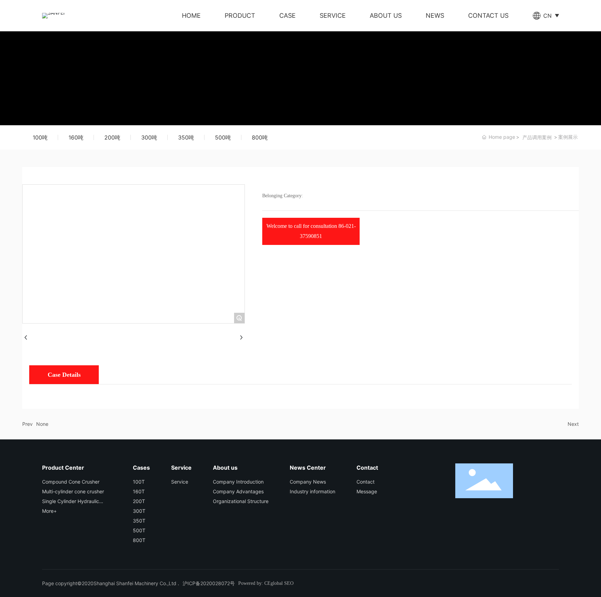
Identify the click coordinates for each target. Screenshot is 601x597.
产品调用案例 (537, 137)
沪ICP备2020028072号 (209, 583)
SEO (289, 583)
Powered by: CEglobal (260, 583)
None (42, 424)
